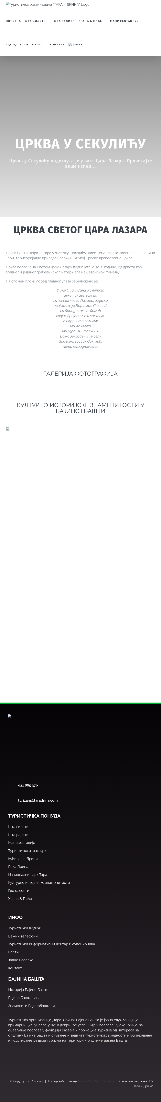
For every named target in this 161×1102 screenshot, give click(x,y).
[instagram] (27, 1063)
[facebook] (10, 1063)
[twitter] (19, 1063)
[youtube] (36, 1063)
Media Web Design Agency (96, 1081)
